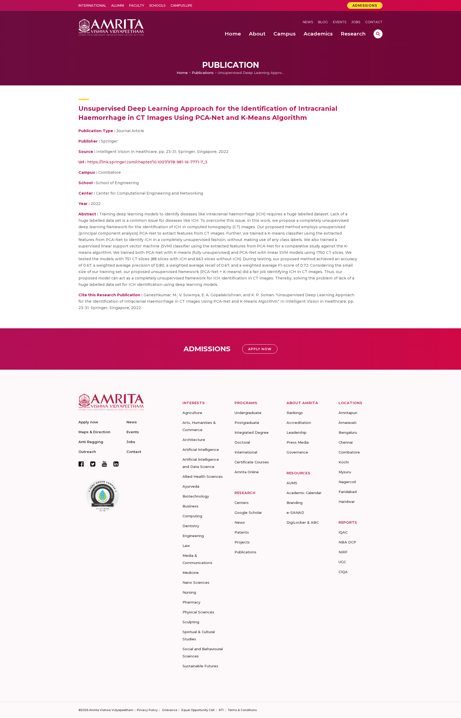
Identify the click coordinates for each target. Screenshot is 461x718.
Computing (192, 516)
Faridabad (348, 492)
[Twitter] (93, 464)
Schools (157, 5)
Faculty (136, 5)
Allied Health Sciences (202, 476)
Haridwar (347, 501)
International (92, 5)
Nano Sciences (195, 582)
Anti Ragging (90, 442)
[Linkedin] (116, 464)
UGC (342, 562)
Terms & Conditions (242, 710)
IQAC (343, 532)
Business (190, 506)
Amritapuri (348, 413)
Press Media (298, 442)
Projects (242, 542)
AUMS (292, 483)
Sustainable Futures (200, 666)
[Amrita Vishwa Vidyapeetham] (111, 26)
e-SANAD (295, 512)
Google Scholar (248, 512)
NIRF (343, 552)
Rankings (295, 413)
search (378, 33)
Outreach (87, 451)
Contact (374, 22)
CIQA (343, 572)
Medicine (190, 572)
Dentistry (190, 526)
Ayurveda (190, 486)
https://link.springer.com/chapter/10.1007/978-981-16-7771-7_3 (147, 162)
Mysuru (345, 472)
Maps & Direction (94, 432)
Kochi (344, 462)
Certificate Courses (252, 462)
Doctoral (242, 442)
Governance (297, 452)
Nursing (189, 592)
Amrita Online (247, 472)
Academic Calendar (304, 493)
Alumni (117, 5)
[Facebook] (81, 464)
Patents (242, 532)
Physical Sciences (198, 612)
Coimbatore (349, 452)
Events (339, 22)
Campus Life (181, 5)
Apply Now (260, 349)
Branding (295, 502)
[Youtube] (104, 464)
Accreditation (299, 422)
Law (186, 545)
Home (182, 72)
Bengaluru (348, 432)
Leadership (297, 432)
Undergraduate (248, 413)
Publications (203, 72)
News (308, 22)
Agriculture (192, 413)
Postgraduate (247, 422)
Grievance (169, 710)
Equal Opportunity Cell (197, 710)
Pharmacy (191, 602)
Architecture (193, 439)
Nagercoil (347, 482)
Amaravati (347, 422)
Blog (323, 22)
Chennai (346, 442)
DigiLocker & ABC (303, 522)
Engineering (193, 536)
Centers (242, 502)
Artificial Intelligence (200, 449)
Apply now (88, 422)
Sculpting (190, 622)
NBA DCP (347, 542)
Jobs (355, 22)
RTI (221, 710)
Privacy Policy (147, 710)
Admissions (364, 5)
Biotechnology (195, 496)
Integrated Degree (252, 432)
